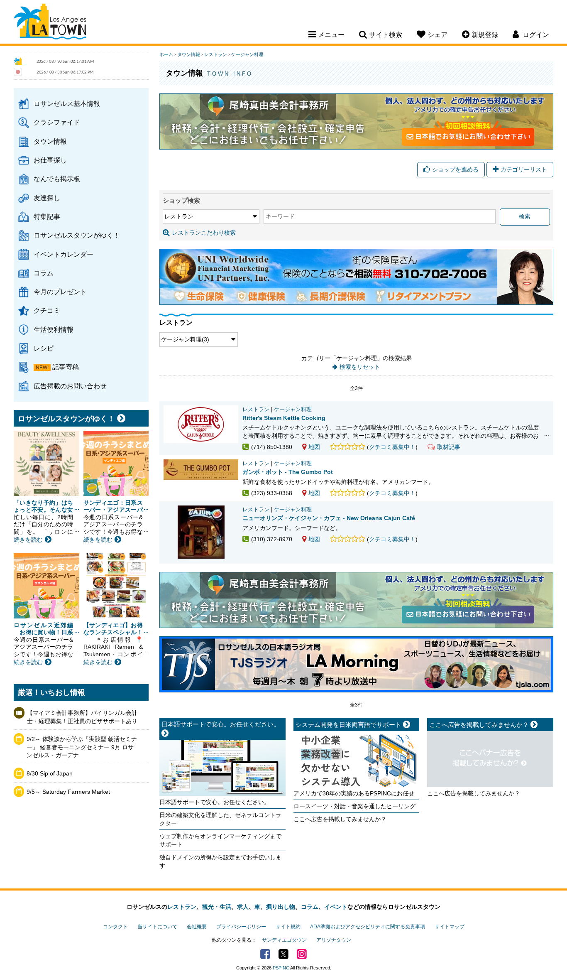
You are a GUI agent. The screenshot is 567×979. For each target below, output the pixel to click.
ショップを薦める (455, 169)
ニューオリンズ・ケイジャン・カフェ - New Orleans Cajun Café (328, 518)
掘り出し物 (280, 906)
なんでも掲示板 (57, 178)
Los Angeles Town (50, 23)
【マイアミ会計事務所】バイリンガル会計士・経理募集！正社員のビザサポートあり (82, 716)
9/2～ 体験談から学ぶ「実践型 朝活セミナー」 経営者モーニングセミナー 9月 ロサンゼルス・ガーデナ (82, 747)
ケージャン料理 (247, 54)
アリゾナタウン (333, 940)
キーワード (280, 216)
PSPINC (281, 967)
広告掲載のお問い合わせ (70, 386)
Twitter (283, 954)
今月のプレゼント (60, 291)
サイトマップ (449, 927)
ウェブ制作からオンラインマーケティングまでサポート (220, 840)
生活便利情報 (53, 329)
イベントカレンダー (63, 254)
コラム (44, 273)
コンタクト (115, 927)
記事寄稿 (65, 366)
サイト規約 (288, 927)
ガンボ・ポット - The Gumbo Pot (287, 472)
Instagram (302, 954)
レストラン (215, 54)
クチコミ (47, 310)
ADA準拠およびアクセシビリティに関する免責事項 (367, 927)
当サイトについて (157, 927)
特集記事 (47, 216)
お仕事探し (50, 160)
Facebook (265, 954)
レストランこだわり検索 (204, 232)
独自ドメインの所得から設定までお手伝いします (220, 861)
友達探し (47, 197)
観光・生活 (216, 906)
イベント (335, 906)
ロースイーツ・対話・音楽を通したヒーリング (354, 806)
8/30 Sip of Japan (50, 773)
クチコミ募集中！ (392, 447)
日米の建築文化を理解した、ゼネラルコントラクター (220, 819)
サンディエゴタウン (284, 940)
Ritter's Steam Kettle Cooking (283, 418)
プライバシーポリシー (241, 927)
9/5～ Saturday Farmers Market (68, 791)
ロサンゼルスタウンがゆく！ (77, 235)
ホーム (166, 54)
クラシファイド (57, 122)
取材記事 (448, 447)
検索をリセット (360, 366)
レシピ (44, 348)
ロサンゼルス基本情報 (67, 103)
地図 (314, 447)
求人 (243, 906)
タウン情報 (50, 141)
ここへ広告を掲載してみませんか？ (339, 819)
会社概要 (197, 927)
